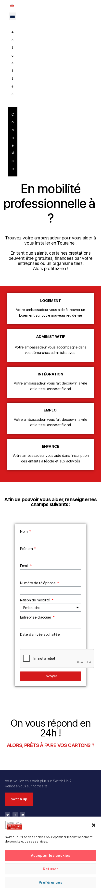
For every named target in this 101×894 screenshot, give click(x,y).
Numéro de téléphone (38, 583)
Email (24, 565)
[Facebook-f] (15, 815)
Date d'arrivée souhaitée (40, 634)
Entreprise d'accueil (36, 617)
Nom (24, 531)
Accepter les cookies (50, 855)
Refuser (50, 869)
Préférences (51, 882)
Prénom (27, 548)
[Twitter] (7, 815)
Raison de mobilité (35, 600)
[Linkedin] (22, 815)
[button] (93, 825)
